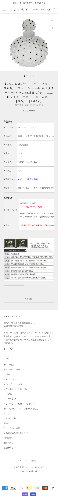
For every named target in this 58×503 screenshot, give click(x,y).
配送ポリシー (10, 442)
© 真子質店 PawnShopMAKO (29, 467)
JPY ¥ (21, 461)
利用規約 (8, 438)
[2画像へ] (27, 76)
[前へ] (18, 76)
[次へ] (39, 76)
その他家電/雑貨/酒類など (16, 433)
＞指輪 (7, 374)
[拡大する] (51, 20)
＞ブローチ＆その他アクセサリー (19, 403)
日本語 (34, 461)
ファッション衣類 (12, 428)
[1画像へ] (24, 76)
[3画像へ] (30, 76)
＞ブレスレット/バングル (15, 389)
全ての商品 (9, 364)
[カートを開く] (54, 9)
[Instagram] (11, 348)
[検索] (48, 9)
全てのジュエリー (12, 369)
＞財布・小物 (10, 418)
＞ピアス (8, 394)
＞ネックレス (10, 379)
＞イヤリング (10, 398)
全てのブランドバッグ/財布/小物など (21, 408)
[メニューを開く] (4, 10)
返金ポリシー (10, 447)
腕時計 (7, 423)
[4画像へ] (33, 76)
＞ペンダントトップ (13, 384)
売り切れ (29, 299)
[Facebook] (5, 348)
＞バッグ (8, 413)
